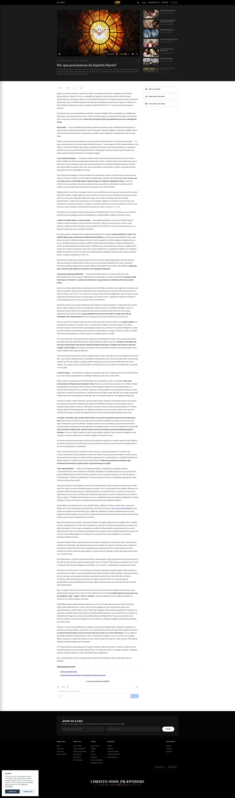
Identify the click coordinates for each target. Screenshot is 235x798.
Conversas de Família (64, 60)
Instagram (169, 751)
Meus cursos (60, 751)
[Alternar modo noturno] (138, 2)
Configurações (28, 791)
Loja (144, 2)
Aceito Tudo (12, 791)
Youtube (168, 746)
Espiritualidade (95, 746)
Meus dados (60, 748)
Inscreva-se (153, 2)
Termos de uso (77, 754)
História (93, 754)
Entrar (165, 2)
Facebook (169, 748)
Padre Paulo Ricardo (79, 748)
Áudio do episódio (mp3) (69, 671)
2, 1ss (110, 105)
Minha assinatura (62, 754)
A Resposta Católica (113, 751)
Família (93, 751)
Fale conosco (77, 757)
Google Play (173, 767)
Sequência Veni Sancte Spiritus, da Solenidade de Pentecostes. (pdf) (83, 675)
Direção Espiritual (112, 757)
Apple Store (160, 767)
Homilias (109, 746)
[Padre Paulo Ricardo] (117, 2)
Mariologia (94, 757)
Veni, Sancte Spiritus (124, 508)
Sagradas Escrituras (97, 763)
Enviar (168, 729)
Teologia (93, 748)
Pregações (110, 748)
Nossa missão (77, 746)
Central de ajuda (78, 760)
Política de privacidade (79, 751)
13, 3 (116, 207)
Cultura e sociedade (96, 760)
